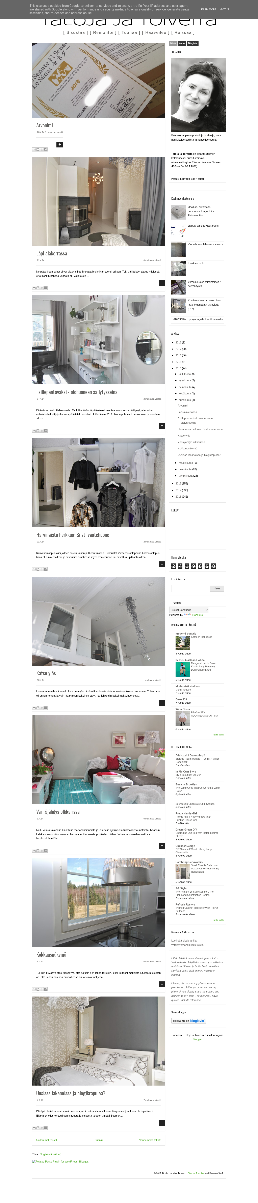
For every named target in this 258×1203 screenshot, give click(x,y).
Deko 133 (181, 699)
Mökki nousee (183, 689)
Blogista (193, 43)
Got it (224, 9)
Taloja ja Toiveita (129, 22)
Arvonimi (44, 125)
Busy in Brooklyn (186, 784)
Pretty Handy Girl (186, 813)
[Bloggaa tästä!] (38, 149)
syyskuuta (185, 380)
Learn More (208, 9)
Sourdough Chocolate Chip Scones (195, 804)
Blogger (197, 1039)
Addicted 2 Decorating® (190, 755)
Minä (173, 43)
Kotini (182, 43)
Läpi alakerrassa (51, 253)
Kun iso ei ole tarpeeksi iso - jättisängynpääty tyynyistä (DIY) (204, 304)
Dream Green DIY (186, 829)
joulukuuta (185, 373)
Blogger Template (196, 1173)
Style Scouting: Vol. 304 (188, 775)
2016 (179, 355)
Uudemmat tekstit (46, 1140)
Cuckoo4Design (185, 845)
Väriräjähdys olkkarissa (58, 811)
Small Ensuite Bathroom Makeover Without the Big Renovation (205, 868)
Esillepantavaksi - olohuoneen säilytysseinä (77, 392)
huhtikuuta (185, 399)
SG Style (181, 888)
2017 (179, 349)
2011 (179, 496)
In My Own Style (186, 771)
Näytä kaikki (218, 735)
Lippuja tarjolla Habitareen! (203, 225)
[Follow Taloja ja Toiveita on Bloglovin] (188, 1022)
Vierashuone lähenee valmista (205, 244)
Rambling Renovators (189, 862)
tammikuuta (186, 475)
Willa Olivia (183, 709)
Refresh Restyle (185, 904)
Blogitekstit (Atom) (50, 1154)
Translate (197, 614)
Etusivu (98, 1140)
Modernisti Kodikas (188, 686)
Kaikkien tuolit (196, 263)
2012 (179, 490)
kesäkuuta (185, 393)
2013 (179, 483)
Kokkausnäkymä (51, 954)
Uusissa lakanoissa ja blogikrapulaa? (70, 1093)
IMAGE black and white (190, 660)
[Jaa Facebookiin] (46, 149)
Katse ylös (46, 673)
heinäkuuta (185, 387)
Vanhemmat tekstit (150, 1140)
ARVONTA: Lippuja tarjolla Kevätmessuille (198, 319)
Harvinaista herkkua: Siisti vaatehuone (72, 534)
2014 (179, 368)
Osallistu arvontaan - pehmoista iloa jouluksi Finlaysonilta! (201, 211)
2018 (179, 342)
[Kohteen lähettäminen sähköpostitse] (34, 149)
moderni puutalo (186, 633)
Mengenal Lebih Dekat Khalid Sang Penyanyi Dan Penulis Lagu (203, 666)
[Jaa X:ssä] (42, 149)
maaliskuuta (186, 462)
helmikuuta (185, 469)
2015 (179, 361)
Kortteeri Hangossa (201, 637)
